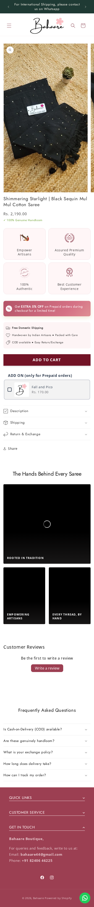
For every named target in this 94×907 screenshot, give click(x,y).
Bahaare (38, 898)
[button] (9, 26)
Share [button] (13, 448)
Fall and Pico (42, 387)
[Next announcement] (86, 7)
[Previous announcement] (8, 7)
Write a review (47, 668)
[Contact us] (84, 897)
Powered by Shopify (58, 898)
